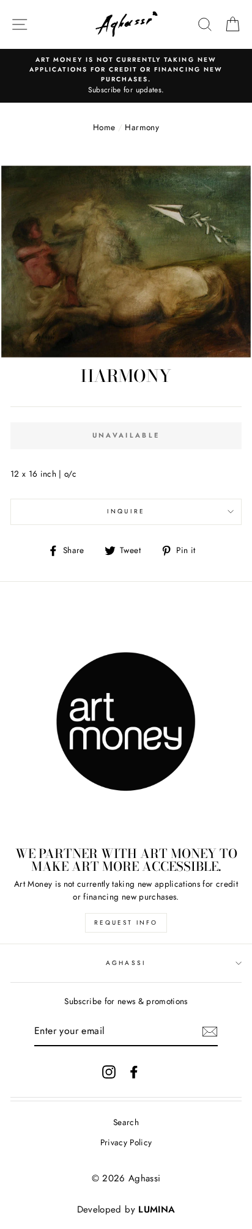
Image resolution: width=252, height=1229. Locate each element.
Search (126, 1122)
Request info (126, 922)
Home (104, 127)
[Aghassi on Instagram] (109, 1072)
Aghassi (126, 962)
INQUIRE (125, 511)
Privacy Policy (126, 1142)
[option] (126, 76)
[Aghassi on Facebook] (134, 1072)
